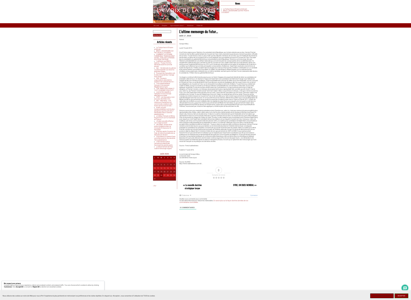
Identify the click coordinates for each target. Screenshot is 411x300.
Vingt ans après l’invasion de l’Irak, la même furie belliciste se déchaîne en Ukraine (164, 133)
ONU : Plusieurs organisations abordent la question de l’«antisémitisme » (164, 80)
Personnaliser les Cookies (382, 296)
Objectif (200, 25)
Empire (164, 25)
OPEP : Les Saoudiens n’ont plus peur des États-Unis (164, 98)
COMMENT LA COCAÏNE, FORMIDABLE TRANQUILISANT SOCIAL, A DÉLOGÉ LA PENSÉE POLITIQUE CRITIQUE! (164, 56)
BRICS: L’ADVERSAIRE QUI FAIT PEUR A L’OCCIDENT (163, 51)
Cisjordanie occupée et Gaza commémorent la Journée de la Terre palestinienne (164, 138)
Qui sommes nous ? (177, 25)
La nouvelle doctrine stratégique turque (193, 186)
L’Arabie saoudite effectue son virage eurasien (163, 122)
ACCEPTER (401, 296)
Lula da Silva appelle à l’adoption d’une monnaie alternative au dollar (162, 93)
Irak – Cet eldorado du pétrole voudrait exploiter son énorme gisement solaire (165, 69)
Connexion (254, 195)
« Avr (154, 186)
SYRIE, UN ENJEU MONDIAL (243, 185)
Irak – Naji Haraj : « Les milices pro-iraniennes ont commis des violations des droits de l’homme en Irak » (163, 103)
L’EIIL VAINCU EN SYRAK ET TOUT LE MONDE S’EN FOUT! (164, 89)
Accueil (156, 25)
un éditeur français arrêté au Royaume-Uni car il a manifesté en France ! (164, 117)
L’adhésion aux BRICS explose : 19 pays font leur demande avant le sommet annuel (163, 63)
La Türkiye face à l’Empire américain (235, 9)
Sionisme (190, 25)
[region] (205, 295)
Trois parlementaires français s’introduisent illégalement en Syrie (162, 85)
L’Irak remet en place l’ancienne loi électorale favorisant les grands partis (163, 143)
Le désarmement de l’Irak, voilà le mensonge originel (163, 147)
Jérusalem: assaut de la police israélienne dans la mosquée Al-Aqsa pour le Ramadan (163, 127)
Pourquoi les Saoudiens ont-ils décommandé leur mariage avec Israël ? (164, 74)
